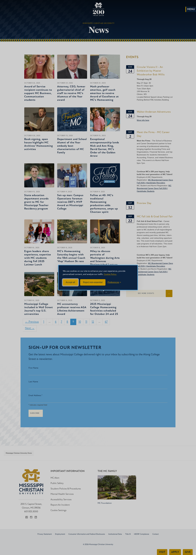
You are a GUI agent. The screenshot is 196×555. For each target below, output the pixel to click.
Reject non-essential (93, 282)
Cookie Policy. (110, 274)
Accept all (70, 282)
